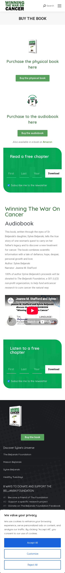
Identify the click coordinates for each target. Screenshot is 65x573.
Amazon (47, 142)
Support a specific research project (28, 501)
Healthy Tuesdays (13, 477)
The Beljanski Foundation (17, 454)
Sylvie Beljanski (11, 469)
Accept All (32, 542)
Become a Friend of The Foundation (28, 497)
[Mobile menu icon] (59, 6)
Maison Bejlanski (12, 461)
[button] (32, 437)
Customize (32, 553)
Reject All (33, 564)
